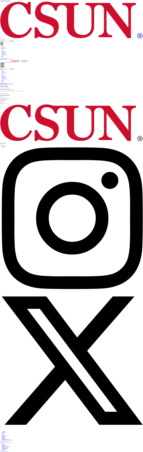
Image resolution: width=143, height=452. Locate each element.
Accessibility (3, 434)
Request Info (3, 55)
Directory (3, 435)
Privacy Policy (3, 446)
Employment (3, 436)
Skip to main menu (2, 0)
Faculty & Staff (3, 76)
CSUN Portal (3, 71)
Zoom (2, 50)
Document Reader (4, 449)
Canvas (3, 73)
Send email (1, 102)
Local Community (4, 53)
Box (2, 49)
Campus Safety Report (4, 448)
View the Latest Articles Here (3, 93)
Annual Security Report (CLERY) (6, 447)
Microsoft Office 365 (4, 72)
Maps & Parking (4, 437)
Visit (2, 80)
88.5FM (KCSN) (4, 438)
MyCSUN (2, 45)
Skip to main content (7, 0)
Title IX (3, 444)
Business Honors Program (3, 59)
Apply (2, 56)
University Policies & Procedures (6, 439)
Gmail (2, 47)
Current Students (4, 51)
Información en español (4, 78)
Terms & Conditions (4, 445)
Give (2, 57)
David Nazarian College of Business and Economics (6, 58)
